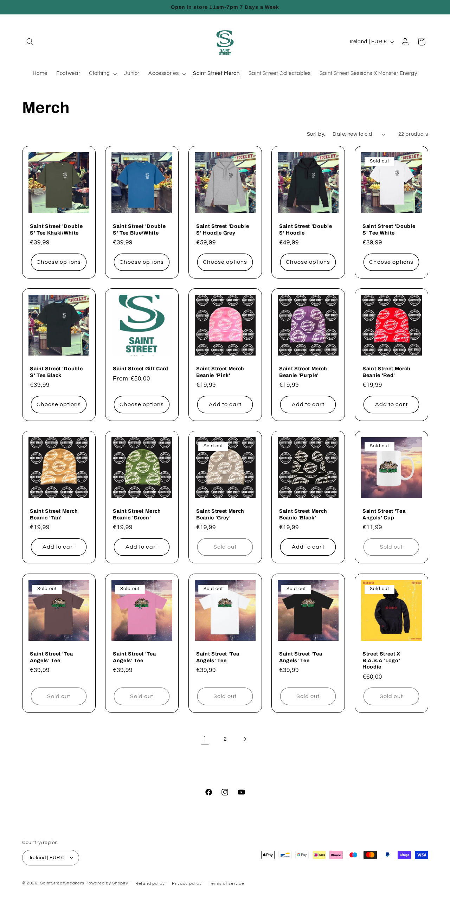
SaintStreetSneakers (62, 883)
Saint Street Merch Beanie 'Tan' (54, 514)
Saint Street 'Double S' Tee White (388, 229)
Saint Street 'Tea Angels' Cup (383, 514)
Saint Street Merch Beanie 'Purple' (303, 372)
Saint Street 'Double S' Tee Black (56, 372)
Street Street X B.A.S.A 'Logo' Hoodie (381, 660)
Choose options (59, 262)
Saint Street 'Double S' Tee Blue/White (139, 229)
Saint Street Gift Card (140, 368)
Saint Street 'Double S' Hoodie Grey (222, 229)
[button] (30, 42)
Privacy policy (186, 883)
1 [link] (205, 739)
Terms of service (226, 883)
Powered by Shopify (106, 883)
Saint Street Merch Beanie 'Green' (137, 514)
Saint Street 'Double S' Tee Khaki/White (56, 229)
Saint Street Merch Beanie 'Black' (303, 514)
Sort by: (316, 134)
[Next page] (245, 739)
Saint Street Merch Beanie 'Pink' (220, 372)
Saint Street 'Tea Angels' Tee (51, 657)
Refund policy (150, 883)
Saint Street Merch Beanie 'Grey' (220, 514)
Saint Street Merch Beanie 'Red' (386, 372)
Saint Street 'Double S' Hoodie (305, 229)
